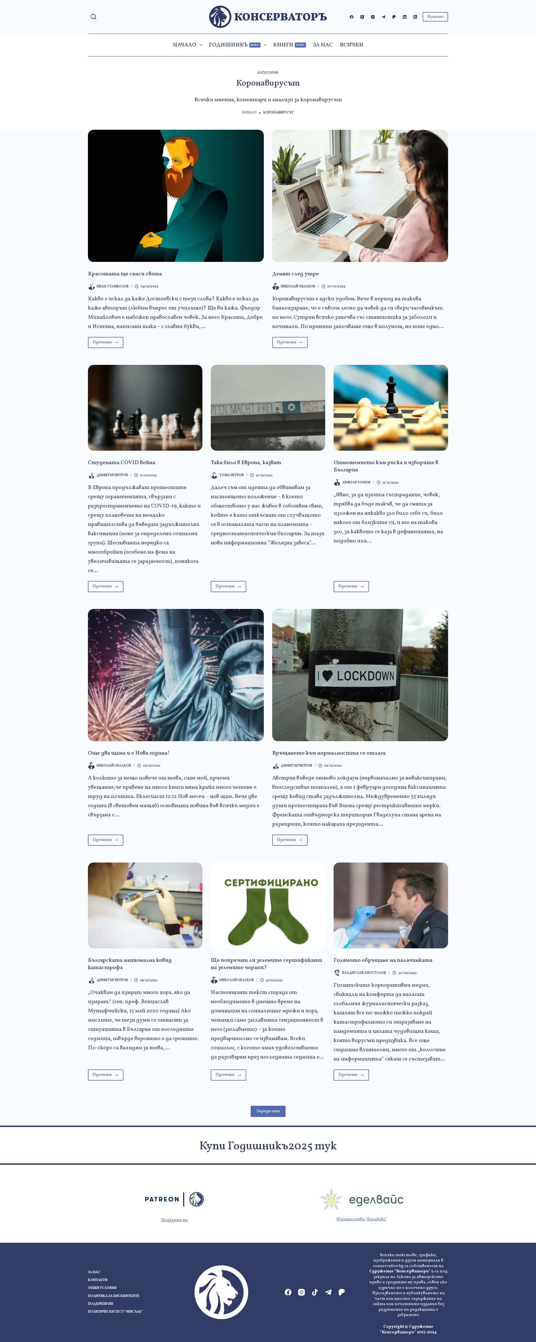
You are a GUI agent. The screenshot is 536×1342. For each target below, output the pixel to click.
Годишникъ (234, 45)
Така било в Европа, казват (246, 463)
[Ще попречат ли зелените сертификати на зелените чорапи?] (268, 906)
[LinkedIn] (404, 17)
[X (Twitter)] (362, 17)
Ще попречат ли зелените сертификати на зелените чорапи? (266, 964)
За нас (323, 45)
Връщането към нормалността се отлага (329, 753)
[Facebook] (351, 17)
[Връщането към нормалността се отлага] (360, 675)
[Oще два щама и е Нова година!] (176, 675)
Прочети (108, 343)
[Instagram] (373, 17)
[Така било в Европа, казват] (268, 408)
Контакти (97, 1280)
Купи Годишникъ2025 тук (268, 1146)
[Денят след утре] (360, 196)
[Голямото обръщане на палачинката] (391, 906)
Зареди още (268, 1111)
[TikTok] (315, 1292)
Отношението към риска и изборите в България (386, 466)
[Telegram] (383, 17)
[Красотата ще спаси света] (176, 196)
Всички (351, 45)
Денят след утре (295, 274)
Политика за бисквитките (113, 1296)
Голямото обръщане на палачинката (383, 960)
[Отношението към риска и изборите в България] (391, 408)
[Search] (93, 17)
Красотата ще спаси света (125, 274)
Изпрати (435, 16)
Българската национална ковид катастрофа (130, 964)
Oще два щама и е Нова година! (129, 753)
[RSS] (415, 17)
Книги (289, 45)
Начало (184, 45)
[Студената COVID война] (145, 408)
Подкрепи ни (174, 1220)
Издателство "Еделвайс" (361, 1219)
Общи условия (102, 1288)
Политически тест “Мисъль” (115, 1312)
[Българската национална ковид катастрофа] (145, 906)
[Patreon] (394, 17)
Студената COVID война (121, 463)
